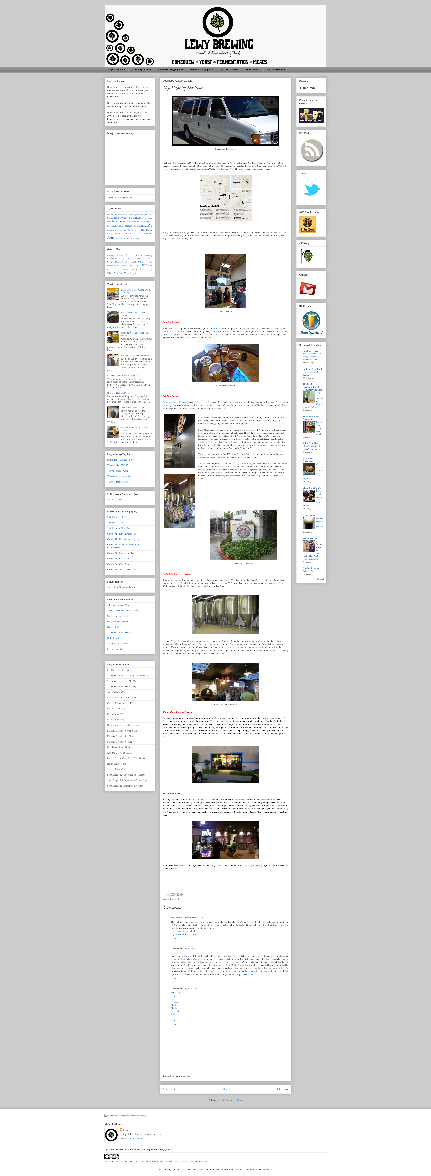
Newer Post (169, 1089)
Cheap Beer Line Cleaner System (133, 314)
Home (226, 1089)
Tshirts (110, 273)
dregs (137, 238)
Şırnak (174, 998)
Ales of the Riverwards (308, 460)
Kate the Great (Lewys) (118, 643)
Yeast (126, 273)
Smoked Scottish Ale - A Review (319, 522)
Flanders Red (130, 225)
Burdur (174, 995)
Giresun (174, 1001)
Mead (130, 230)
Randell (125, 269)
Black (131, 218)
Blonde (149, 218)
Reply (173, 938)
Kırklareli (175, 1011)
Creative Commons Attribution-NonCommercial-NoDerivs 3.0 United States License (169, 1161)
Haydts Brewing (311, 568)
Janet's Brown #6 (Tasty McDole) (123, 610)
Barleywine (135, 214)
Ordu (173, 1020)
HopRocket (123, 265)
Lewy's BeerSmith (276, 69)
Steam (117, 238)
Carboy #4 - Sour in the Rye (120, 553)
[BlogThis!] (172, 894)
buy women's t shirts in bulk (183, 934)
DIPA (143, 221)
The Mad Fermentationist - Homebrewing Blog (312, 386)
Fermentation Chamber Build (135, 355)
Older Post (282, 1089)
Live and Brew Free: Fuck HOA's (123, 375)
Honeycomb (112, 265)
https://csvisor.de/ (245, 974)
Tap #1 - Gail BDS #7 (117, 465)
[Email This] (168, 894)
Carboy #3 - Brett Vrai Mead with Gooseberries (123, 546)
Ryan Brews (309, 515)
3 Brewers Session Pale (118, 604)
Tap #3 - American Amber (119, 476)
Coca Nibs (140, 258)
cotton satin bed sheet (181, 917)
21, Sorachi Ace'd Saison (119, 632)
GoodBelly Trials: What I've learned (134, 334)
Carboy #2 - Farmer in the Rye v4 (123, 539)
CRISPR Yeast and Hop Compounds (311, 447)
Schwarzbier (137, 233)
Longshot (137, 265)
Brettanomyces (120, 221)
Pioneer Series (113, 269)
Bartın (174, 1017)
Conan (118, 262)
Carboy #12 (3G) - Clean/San (121, 569)
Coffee (149, 258)
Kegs (130, 265)
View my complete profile (131, 1138)
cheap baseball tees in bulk (183, 930)
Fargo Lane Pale (115, 649)
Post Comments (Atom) (231, 1100)
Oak (136, 230)
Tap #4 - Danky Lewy (117, 481)
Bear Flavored (310, 538)
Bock (109, 221)
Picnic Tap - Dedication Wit (120, 459)
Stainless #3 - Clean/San (118, 528)
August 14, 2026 (190, 988)
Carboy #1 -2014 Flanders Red (121, 533)
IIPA (143, 225)
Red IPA (114, 233)
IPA (149, 225)
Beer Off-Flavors (229, 69)
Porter (149, 230)
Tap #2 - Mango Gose (117, 470)
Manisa (174, 1007)
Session (147, 233)
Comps (110, 261)
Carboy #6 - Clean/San (118, 558)
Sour (110, 237)
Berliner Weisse (120, 217)
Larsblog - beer (310, 351)
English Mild (117, 225)
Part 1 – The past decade (310, 373)
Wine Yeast (119, 273)
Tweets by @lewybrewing (119, 197)
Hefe (139, 226)
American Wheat (124, 214)
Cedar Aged (120, 258)
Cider (137, 221)
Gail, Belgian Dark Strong (119, 621)
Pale (141, 229)
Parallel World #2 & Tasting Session (134, 429)
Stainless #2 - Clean (116, 522)
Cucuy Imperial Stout (117, 615)
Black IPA (140, 217)
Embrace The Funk (313, 369)
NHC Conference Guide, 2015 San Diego (135, 291)
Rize (173, 1014)
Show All (320, 579)
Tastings (146, 268)
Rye (121, 233)
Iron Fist (217, 328)
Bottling (120, 255)
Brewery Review (177, 898)
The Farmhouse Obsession (311, 418)
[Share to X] (175, 894)
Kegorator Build (116, 69)
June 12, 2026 (189, 948)
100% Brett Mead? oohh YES (135, 407)
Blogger (268, 1169)
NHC (144, 265)
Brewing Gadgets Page (118, 392)
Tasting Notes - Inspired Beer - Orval (319, 427)
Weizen (130, 238)
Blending (110, 255)
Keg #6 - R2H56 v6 (116, 499)
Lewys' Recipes (252, 69)
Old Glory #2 (113, 637)
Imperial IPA (112, 230)
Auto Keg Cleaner (141, 69)
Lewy (125, 1129)
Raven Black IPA (115, 626)
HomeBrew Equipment (202, 69)
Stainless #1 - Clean (116, 517)
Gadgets (136, 262)
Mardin (174, 1004)
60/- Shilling (112, 214)
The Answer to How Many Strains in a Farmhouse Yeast (312, 356)
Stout (123, 238)
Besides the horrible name (174, 402)
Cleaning (130, 258)
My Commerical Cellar (118, 670)
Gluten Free (147, 262)
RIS (108, 233)
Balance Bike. (309, 571)
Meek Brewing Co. (312, 488)
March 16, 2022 (199, 917)
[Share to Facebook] (178, 894)
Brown (132, 221)
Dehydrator (126, 262)
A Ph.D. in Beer (311, 443)
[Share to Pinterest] (181, 894)
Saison (127, 233)
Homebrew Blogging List (170, 69)
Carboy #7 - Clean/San (118, 564)
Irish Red (122, 230)
